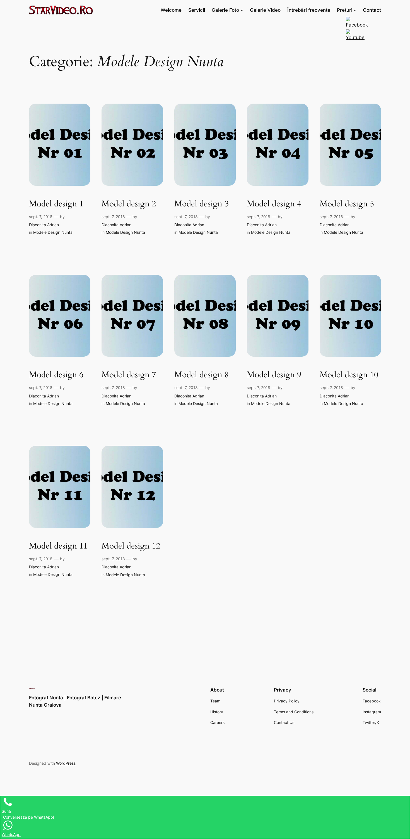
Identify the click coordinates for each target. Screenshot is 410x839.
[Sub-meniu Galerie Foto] (241, 10)
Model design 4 (274, 204)
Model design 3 (201, 204)
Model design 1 (56, 204)
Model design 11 (58, 546)
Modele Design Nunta (53, 232)
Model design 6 (56, 375)
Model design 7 (129, 375)
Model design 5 (347, 204)
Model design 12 (131, 546)
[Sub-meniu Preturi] (354, 10)
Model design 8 (201, 375)
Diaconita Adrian (44, 224)
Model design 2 (129, 204)
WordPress (66, 763)
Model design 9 (274, 375)
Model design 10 (349, 375)
